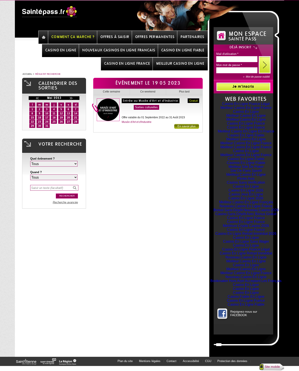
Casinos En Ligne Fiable (246, 163)
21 (75, 117)
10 (46, 113)
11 (54, 113)
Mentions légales (149, 361)
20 (68, 117)
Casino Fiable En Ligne (246, 296)
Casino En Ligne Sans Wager (246, 241)
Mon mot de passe (229, 65)
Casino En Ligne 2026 (246, 190)
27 (68, 121)
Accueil (27, 74)
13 (68, 113)
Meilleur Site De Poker (246, 167)
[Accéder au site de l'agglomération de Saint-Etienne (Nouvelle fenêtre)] (49, 364)
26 (61, 121)
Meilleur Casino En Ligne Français (246, 202)
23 (39, 121)
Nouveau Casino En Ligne (246, 257)
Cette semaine (111, 91)
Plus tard (184, 91)
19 (61, 117)
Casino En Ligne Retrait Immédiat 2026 (245, 233)
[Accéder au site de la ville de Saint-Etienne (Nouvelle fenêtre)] (27, 364)
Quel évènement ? (42, 158)
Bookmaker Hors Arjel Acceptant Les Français (245, 281)
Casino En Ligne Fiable (246, 135)
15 (32, 117)
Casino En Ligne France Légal (246, 104)
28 (75, 121)
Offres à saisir (114, 37)
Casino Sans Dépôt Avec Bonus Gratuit (245, 214)
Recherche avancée (65, 202)
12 (61, 113)
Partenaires (192, 37)
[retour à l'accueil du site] (49, 14)
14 (75, 113)
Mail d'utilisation (227, 54)
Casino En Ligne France (246, 123)
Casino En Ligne (246, 111)
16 (39, 117)
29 (32, 125)
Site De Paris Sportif (246, 170)
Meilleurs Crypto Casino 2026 (246, 226)
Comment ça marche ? (73, 37)
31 (46, 125)
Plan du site (125, 361)
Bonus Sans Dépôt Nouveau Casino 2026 (246, 210)
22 (32, 121)
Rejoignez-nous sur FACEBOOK (243, 313)
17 (46, 117)
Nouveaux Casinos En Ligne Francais (118, 50)
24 (46, 121)
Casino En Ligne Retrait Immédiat (246, 253)
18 (54, 117)
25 (54, 121)
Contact (171, 361)
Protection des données (232, 361)
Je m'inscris (243, 86)
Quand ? (36, 172)
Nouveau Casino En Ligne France (246, 206)
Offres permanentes (155, 37)
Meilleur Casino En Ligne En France (246, 131)
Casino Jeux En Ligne (246, 194)
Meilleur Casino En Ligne (246, 115)
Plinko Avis (246, 178)
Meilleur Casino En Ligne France (246, 108)
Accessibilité (191, 361)
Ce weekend (147, 91)
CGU (208, 361)
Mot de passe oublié (258, 76)
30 (39, 125)
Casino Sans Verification (246, 182)
